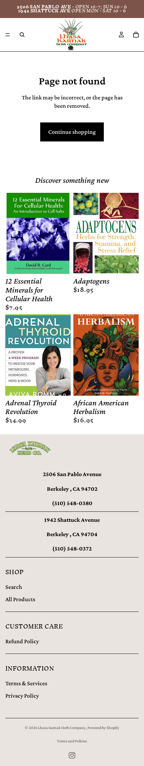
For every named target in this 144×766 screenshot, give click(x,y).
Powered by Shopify (103, 727)
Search (13, 587)
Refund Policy (22, 641)
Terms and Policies (72, 741)
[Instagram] (72, 755)
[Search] (22, 34)
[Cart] (136, 34)
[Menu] (7, 34)
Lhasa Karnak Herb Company (62, 727)
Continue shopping (72, 131)
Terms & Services (26, 683)
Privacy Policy (22, 695)
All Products (20, 599)
